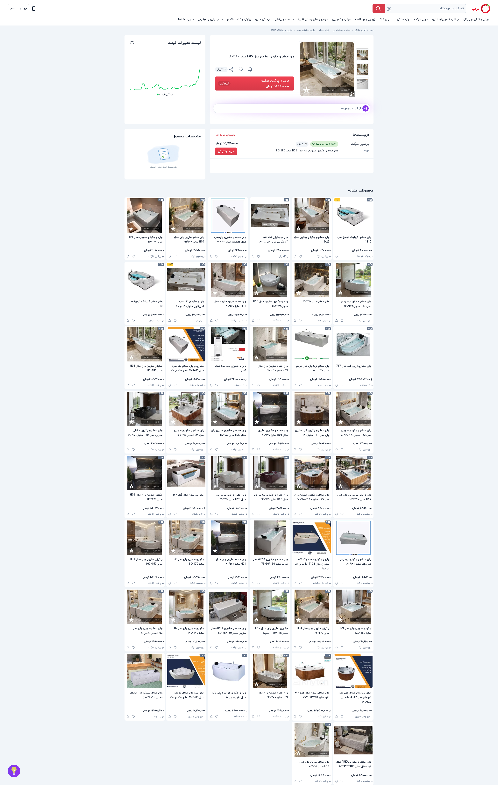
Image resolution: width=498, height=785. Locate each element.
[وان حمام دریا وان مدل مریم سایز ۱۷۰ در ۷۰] (312, 344)
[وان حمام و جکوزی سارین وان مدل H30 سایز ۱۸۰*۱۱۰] (228, 409)
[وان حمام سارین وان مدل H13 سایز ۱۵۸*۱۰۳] (312, 740)
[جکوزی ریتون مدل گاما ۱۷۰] (186, 473)
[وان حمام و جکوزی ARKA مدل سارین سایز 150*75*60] (228, 607)
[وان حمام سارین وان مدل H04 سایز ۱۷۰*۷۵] (186, 215)
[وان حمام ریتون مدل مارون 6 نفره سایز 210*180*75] (312, 671)
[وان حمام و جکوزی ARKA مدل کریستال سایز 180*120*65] (353, 740)
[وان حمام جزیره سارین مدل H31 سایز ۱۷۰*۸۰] (228, 280)
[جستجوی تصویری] (389, 8)
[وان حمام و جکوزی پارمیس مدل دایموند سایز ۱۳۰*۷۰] (228, 215)
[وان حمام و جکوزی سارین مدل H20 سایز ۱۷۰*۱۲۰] (228, 473)
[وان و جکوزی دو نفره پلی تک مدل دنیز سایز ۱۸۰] (228, 671)
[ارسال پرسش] (365, 108)
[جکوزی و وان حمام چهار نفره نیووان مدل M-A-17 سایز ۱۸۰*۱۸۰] (353, 671)
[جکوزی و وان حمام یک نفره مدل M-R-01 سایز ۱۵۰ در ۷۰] (186, 344)
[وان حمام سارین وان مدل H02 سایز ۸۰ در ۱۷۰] (144, 607)
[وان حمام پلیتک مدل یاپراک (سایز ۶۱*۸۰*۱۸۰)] (144, 671)
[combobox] (425, 8)
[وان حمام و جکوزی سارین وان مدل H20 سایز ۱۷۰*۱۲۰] (270, 473)
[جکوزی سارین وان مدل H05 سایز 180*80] (144, 344)
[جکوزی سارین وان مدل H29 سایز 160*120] (353, 607)
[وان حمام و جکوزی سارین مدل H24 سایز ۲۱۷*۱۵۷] (186, 409)
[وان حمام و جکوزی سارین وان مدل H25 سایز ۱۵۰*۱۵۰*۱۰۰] (312, 473)
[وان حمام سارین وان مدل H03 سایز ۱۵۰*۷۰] (270, 344)
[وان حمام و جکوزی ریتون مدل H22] (312, 215)
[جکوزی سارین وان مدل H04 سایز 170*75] (312, 607)
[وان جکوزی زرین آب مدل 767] (353, 344)
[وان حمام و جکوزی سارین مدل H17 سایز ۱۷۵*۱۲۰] (353, 280)
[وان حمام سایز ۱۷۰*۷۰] (312, 280)
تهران (366, 150)
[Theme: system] (34, 8)
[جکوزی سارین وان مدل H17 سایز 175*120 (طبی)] (270, 607)
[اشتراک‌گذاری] (231, 70)
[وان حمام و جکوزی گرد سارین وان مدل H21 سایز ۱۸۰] (312, 409)
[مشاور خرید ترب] (14, 771)
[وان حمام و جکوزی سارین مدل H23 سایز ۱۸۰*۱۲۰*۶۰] (353, 409)
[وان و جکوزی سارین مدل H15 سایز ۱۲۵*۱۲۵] (270, 280)
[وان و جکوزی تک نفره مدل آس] (228, 344)
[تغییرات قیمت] (250, 69)
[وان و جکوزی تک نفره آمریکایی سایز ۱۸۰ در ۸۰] (270, 215)
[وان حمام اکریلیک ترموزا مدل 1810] (353, 215)
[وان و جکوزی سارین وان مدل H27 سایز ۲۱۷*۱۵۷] (353, 473)
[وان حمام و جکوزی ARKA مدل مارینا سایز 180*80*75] (270, 537)
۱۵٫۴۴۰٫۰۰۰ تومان (226, 144)
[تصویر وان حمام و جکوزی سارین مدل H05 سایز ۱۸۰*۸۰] (362, 54)
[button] (18, 8)
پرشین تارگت (360, 144)
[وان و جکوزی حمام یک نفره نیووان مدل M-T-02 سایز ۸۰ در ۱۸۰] (312, 537)
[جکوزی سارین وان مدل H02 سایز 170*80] (186, 537)
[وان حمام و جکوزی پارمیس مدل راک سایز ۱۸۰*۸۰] (353, 537)
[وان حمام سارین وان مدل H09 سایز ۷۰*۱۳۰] (270, 671)
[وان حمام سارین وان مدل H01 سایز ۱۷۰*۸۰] (228, 537)
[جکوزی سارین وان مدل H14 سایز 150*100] (144, 537)
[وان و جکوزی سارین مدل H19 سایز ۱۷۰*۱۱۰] (144, 215)
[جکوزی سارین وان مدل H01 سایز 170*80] (144, 473)
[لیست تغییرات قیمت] (132, 43)
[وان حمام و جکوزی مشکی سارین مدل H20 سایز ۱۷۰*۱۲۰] (144, 409)
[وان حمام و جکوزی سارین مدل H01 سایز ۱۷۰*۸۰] (270, 409)
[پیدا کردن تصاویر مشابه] (352, 94)
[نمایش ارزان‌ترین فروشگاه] (275, 69)
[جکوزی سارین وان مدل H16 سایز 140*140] (186, 607)
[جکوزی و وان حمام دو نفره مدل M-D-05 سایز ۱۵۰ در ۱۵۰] (186, 671)
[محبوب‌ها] (240, 69)
